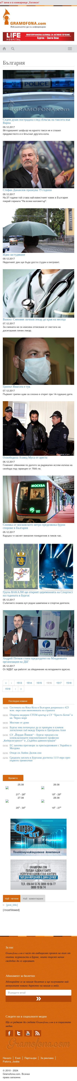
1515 (39, 682)
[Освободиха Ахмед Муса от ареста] (38, 428)
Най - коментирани (33, 898)
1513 (19, 682)
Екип (18, 1058)
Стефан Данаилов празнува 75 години (27, 190)
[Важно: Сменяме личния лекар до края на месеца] (38, 293)
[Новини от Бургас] (38, 18)
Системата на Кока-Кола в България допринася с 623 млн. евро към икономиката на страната (39, 709)
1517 (58, 682)
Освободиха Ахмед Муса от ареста (25, 457)
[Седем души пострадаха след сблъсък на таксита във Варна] (38, 94)
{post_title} (12, 904)
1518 (68, 682)
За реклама (46, 1058)
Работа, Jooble (11, 1061)
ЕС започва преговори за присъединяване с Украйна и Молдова (41, 747)
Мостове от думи (19, 722)
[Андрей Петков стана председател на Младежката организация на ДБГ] (38, 633)
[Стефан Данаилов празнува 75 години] (38, 164)
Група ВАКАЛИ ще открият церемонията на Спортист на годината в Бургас (38, 593)
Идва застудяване (14, 254)
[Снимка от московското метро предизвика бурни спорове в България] (38, 499)
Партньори (30, 1058)
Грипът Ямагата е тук (16, 386)
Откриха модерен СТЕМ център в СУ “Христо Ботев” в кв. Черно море (41, 716)
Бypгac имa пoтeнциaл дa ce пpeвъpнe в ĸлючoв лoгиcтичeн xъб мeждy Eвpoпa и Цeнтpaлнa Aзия (38, 728)
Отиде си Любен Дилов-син (25, 752)
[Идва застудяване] (38, 230)
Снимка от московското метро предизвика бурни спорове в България (34, 526)
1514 (29, 682)
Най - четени (12, 898)
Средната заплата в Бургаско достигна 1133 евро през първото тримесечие (40, 759)
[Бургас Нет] (38, 838)
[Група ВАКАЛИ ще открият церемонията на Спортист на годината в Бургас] (38, 566)
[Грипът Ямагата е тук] (38, 361)
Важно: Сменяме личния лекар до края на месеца (34, 319)
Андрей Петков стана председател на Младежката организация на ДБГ (35, 659)
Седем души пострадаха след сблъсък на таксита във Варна (36, 121)
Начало (7, 1058)
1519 (7, 688)
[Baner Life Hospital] (38, 36)
